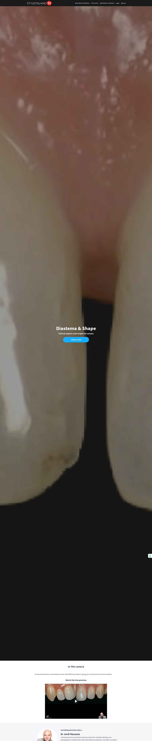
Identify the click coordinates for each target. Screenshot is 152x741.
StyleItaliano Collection (107, 3)
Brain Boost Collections (82, 3)
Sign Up (123, 3)
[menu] (100, 3)
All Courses (94, 3)
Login (117, 3)
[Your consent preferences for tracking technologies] (150, 556)
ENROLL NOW (76, 340)
